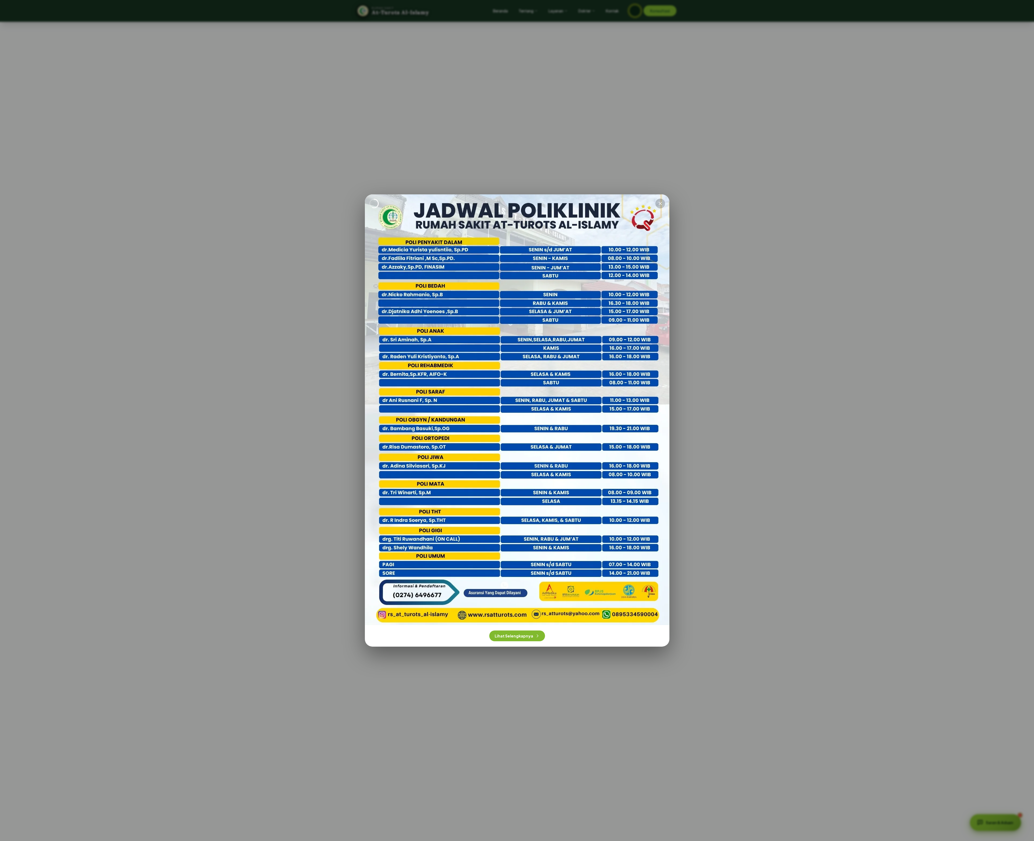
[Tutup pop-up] (660, 203)
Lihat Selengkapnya (514, 635)
